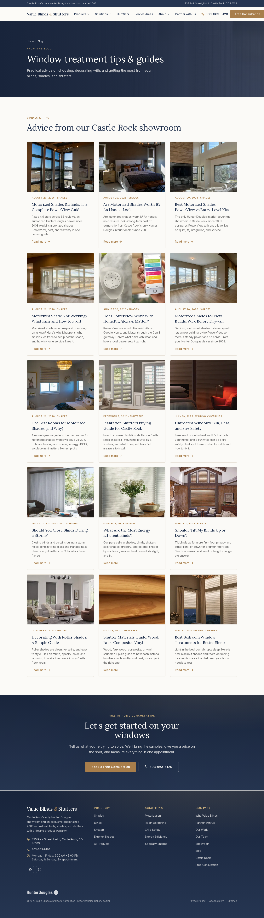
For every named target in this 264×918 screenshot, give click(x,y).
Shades (99, 815)
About (162, 14)
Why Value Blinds (207, 815)
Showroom (202, 843)
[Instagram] (39, 869)
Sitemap (232, 900)
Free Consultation (207, 864)
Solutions (101, 14)
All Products (101, 843)
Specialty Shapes (156, 843)
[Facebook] (30, 869)
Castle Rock (203, 857)
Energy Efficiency (156, 836)
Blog (198, 850)
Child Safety (152, 829)
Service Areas (144, 14)
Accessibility (216, 900)
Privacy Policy (197, 900)
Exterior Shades (104, 836)
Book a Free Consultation (110, 767)
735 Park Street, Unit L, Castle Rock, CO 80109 (211, 3)
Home (30, 41)
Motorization (153, 815)
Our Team (202, 836)
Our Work (123, 14)
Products (80, 14)
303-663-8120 (217, 14)
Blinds (98, 822)
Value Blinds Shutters (52, 809)
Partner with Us (185, 14)
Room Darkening (155, 822)
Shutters (99, 829)
